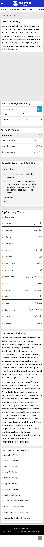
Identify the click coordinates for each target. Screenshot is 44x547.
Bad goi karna (8, 152)
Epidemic (9, 230)
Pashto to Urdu (11, 489)
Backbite (7, 135)
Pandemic (9, 277)
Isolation (9, 243)
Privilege (8, 303)
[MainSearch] (39, 109)
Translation (10, 323)
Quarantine (10, 310)
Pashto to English (12, 495)
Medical (8, 257)
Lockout (8, 250)
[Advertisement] (22, 76)
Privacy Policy (36, 532)
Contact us (15, 532)
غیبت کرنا (38, 140)
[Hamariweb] (22, 4)
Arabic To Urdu (11, 460)
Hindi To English (11, 466)
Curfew (8, 223)
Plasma (8, 290)
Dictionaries (14, 9)
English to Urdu (11, 455)
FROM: (4, 114)
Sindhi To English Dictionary (16, 500)
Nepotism (9, 270)
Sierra (7, 316)
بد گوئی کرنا (37, 152)
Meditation (10, 263)
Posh (7, 296)
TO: (24, 114)
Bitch (6, 201)
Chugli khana (8, 146)
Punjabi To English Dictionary (17, 518)
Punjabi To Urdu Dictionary (16, 512)
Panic (7, 283)
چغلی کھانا (38, 146)
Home (3, 9)
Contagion (10, 217)
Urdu (11, 46)
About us (5, 532)
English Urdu (27, 9)
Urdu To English (11, 472)
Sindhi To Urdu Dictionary (15, 506)
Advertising (25, 532)
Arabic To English (12, 477)
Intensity (9, 237)
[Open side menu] (2, 3)
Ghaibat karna (9, 140)
